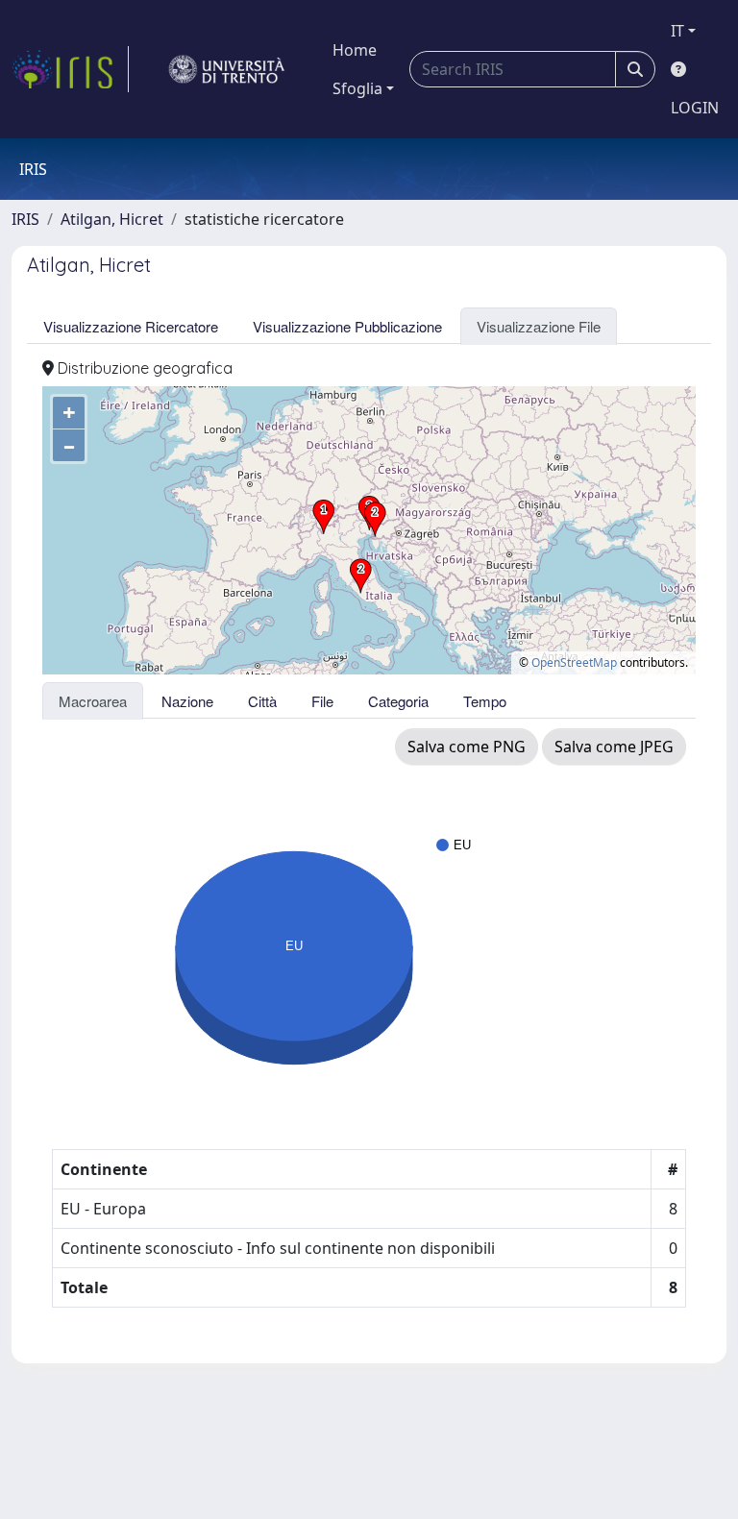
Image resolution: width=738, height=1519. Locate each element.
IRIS (25, 219)
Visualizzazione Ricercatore (130, 326)
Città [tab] (262, 701)
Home (354, 50)
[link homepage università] (226, 69)
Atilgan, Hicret (112, 219)
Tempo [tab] (484, 701)
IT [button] (677, 30)
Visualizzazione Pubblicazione (347, 326)
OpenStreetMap (574, 662)
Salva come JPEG (614, 746)
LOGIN (695, 107)
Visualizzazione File (539, 326)
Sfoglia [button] (357, 88)
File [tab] (322, 701)
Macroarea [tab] (93, 701)
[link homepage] (70, 69)
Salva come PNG (466, 746)
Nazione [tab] (187, 701)
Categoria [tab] (398, 701)
